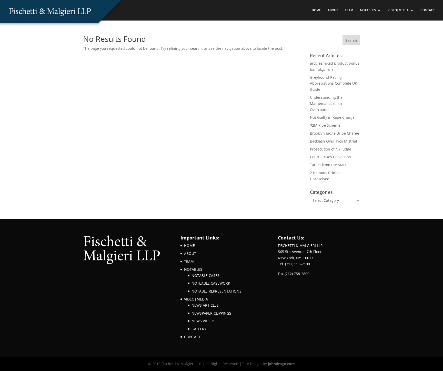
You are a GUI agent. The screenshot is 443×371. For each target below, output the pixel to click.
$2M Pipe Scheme (325, 125)
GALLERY (199, 328)
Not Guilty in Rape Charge (332, 117)
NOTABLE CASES (205, 275)
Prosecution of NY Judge (330, 149)
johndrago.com (281, 363)
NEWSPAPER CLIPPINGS (211, 313)
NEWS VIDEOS (203, 320)
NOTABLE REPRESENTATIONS (216, 291)
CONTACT (427, 10)
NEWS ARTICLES (205, 305)
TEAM (349, 10)
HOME (316, 10)
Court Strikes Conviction (330, 156)
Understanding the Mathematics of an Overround (326, 103)
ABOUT (333, 10)
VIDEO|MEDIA (398, 10)
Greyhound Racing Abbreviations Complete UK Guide (333, 83)
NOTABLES (368, 10)
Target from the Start (328, 164)
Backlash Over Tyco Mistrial (333, 141)
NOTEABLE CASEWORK (211, 283)
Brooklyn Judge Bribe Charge (334, 133)
